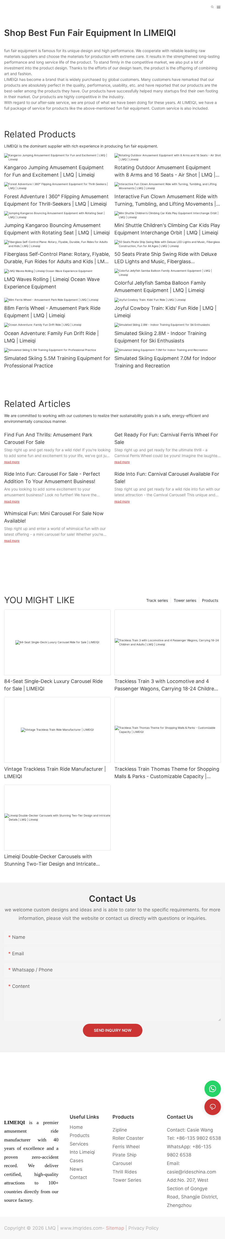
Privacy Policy (143, 1228)
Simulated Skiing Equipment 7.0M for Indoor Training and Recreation (165, 361)
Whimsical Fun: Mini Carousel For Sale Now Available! (54, 517)
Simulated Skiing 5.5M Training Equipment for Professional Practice (57, 361)
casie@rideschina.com (191, 1172)
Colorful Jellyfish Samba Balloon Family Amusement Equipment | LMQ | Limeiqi (160, 286)
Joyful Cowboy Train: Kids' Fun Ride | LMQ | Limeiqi (165, 311)
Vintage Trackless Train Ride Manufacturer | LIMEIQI (55, 772)
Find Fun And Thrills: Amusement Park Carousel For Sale (48, 438)
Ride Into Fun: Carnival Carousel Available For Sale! (166, 477)
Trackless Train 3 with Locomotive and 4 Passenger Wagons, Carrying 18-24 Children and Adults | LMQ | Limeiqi (165, 685)
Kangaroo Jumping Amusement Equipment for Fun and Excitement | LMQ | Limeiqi (54, 171)
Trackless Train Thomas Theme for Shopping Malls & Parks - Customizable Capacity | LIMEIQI (166, 773)
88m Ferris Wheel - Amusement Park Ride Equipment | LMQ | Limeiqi (52, 311)
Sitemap (115, 1228)
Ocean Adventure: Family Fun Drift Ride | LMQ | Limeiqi (51, 337)
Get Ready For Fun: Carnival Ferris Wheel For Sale (166, 438)
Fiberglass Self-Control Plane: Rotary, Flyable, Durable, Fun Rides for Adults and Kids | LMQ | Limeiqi (57, 258)
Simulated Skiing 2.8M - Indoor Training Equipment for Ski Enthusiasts (160, 337)
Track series (157, 600)
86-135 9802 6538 (200, 1138)
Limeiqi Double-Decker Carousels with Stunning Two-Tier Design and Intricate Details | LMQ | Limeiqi (50, 860)
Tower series (185, 600)
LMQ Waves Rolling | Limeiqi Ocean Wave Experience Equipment (52, 283)
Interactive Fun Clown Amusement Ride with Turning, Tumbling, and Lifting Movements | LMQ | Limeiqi (166, 201)
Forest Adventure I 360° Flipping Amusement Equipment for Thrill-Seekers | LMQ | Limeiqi (56, 200)
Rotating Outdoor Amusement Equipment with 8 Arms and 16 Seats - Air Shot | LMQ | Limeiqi (164, 171)
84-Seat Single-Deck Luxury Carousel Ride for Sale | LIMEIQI (53, 684)
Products (210, 600)
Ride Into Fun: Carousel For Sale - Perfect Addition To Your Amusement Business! (52, 477)
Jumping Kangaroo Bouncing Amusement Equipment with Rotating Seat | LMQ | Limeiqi (57, 229)
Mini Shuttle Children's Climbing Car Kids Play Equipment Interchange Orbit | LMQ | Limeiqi (167, 229)
